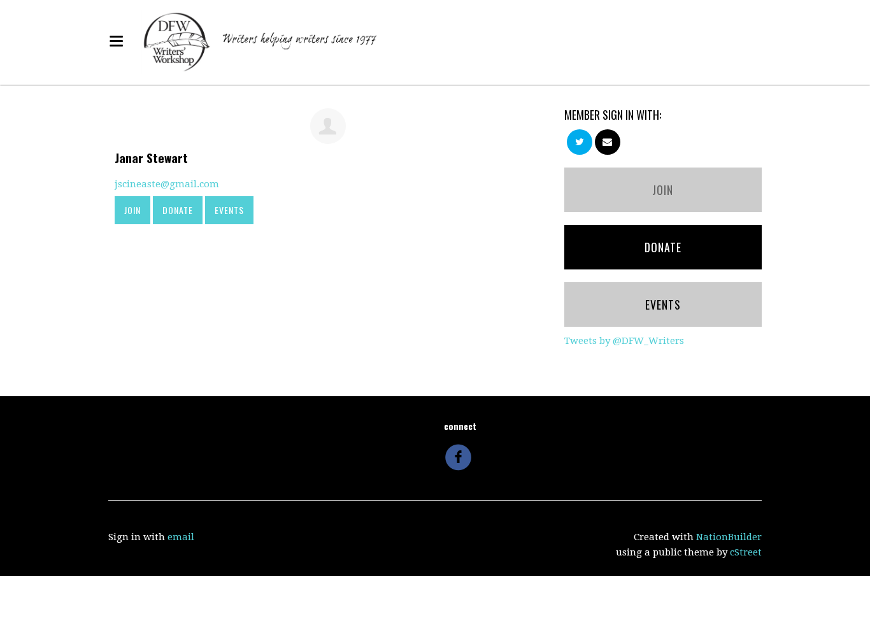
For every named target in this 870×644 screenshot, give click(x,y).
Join (132, 210)
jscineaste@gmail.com (167, 184)
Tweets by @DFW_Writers (624, 341)
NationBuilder (729, 537)
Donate (177, 210)
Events (229, 210)
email (181, 537)
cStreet (746, 552)
